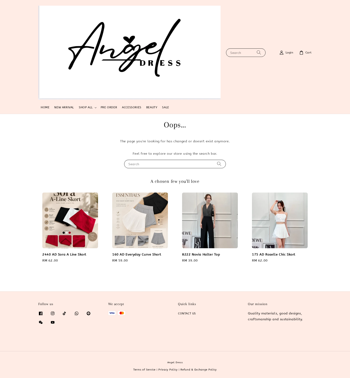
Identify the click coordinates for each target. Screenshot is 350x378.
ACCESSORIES (131, 107)
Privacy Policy (168, 369)
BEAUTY (151, 107)
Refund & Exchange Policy (198, 369)
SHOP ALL (86, 107)
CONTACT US (187, 313)
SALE (165, 107)
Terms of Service (144, 369)
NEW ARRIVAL (64, 107)
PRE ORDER (109, 107)
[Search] (258, 52)
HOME (45, 107)
